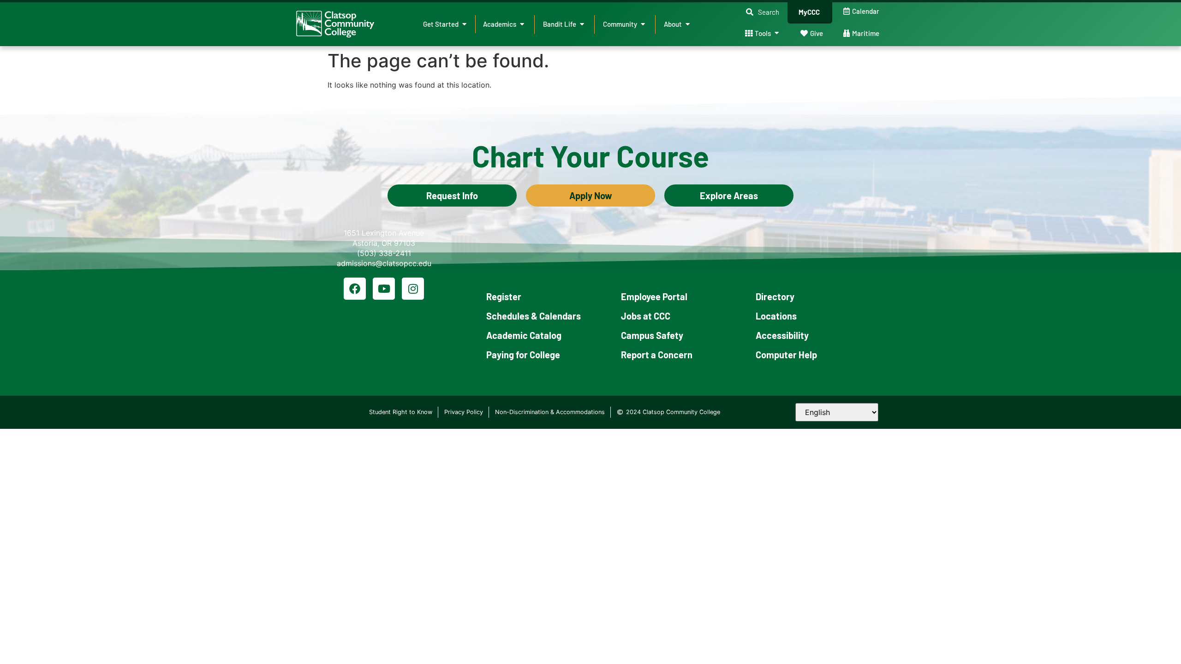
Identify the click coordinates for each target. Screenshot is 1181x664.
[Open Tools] (776, 33)
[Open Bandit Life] (582, 24)
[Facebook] (355, 289)
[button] (762, 12)
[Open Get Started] (464, 24)
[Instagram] (413, 289)
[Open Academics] (522, 24)
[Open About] (687, 24)
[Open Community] (642, 24)
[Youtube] (384, 289)
